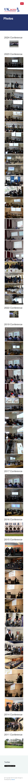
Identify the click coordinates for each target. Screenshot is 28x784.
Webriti (13, 779)
